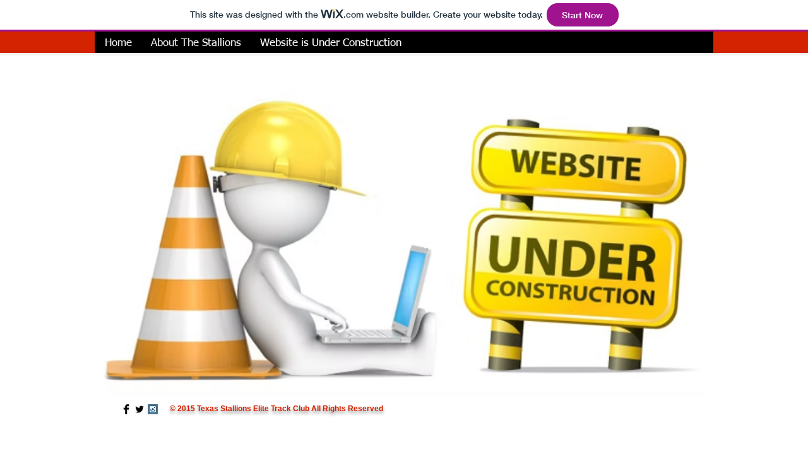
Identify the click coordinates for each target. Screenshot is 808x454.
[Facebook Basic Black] (126, 409)
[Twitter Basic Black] (139, 409)
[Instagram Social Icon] (153, 409)
